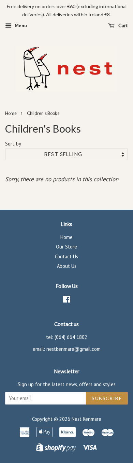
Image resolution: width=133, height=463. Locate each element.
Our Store (66, 246)
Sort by (13, 143)
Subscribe (107, 398)
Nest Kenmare (86, 419)
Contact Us (66, 256)
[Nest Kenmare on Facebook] (67, 300)
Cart (122, 25)
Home (11, 113)
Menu (20, 25)
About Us (66, 266)
